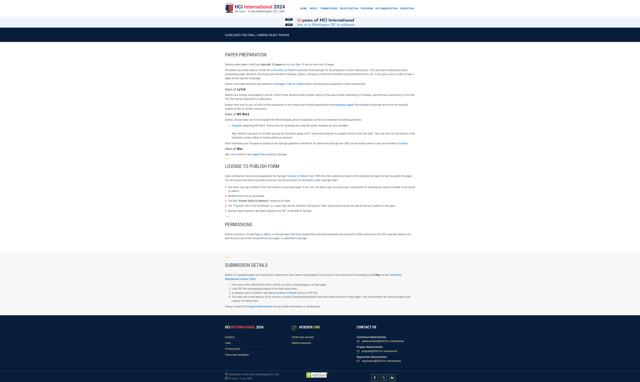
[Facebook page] (374, 378)
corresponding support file (344, 104)
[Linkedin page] (392, 378)
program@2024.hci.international (379, 351)
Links (228, 343)
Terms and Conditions (237, 354)
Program (367, 8)
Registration (349, 8)
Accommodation (386, 8)
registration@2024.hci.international (381, 361)
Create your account (303, 337)
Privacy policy (232, 348)
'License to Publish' (297, 176)
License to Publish (286, 292)
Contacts (230, 337)
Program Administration (259, 306)
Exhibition (407, 8)
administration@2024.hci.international (383, 341)
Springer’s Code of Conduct (290, 84)
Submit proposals (301, 343)
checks (404, 143)
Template (237, 125)
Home (303, 8)
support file (258, 154)
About (314, 8)
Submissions (329, 8)
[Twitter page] (383, 378)
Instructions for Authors (284, 70)
